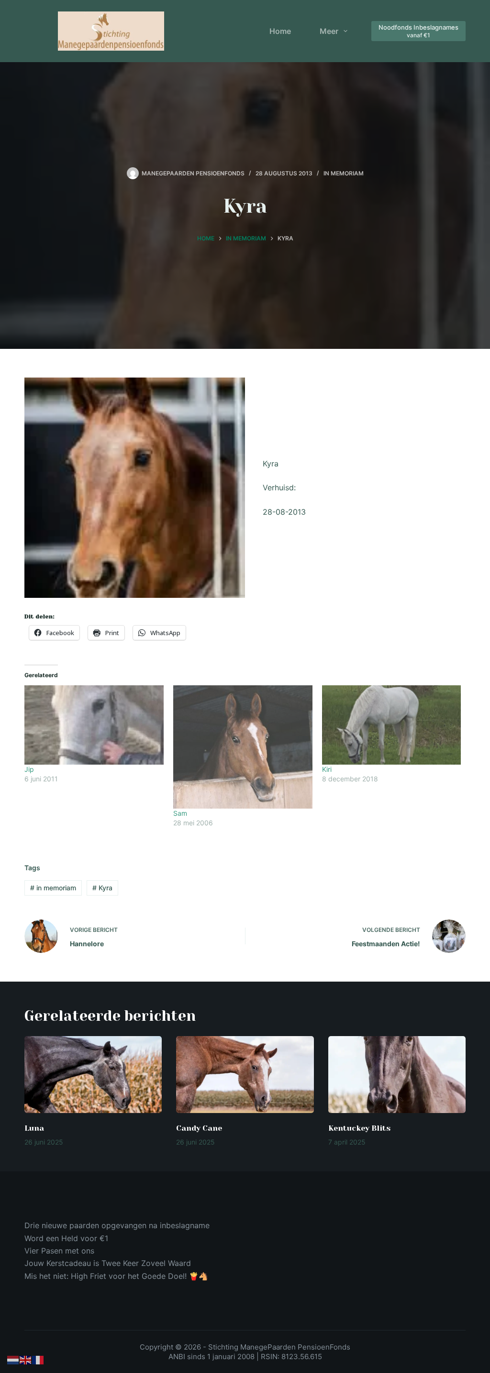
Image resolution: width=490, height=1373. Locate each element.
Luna (34, 1128)
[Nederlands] (13, 1359)
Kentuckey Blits (359, 1128)
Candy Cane (199, 1128)
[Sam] (242, 747)
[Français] (38, 1359)
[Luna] (93, 1075)
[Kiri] (391, 725)
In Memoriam (343, 173)
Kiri (327, 769)
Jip (29, 769)
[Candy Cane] (244, 1075)
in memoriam (53, 888)
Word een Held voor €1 (66, 1238)
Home (280, 31)
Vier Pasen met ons (59, 1250)
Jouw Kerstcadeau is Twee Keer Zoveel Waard (107, 1263)
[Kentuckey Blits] (397, 1075)
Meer (329, 31)
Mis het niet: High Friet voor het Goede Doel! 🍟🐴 (116, 1276)
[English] (26, 1359)
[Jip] (94, 725)
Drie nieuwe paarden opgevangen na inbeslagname (117, 1225)
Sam (180, 813)
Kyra (102, 888)
